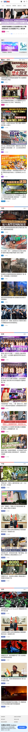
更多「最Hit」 (22, 59)
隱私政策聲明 (4, 721)
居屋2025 (20, 5)
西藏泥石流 (8, 5)
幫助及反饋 (16, 719)
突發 (2, 82)
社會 (2, 127)
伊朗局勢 (14, 5)
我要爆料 (16, 721)
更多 (25, 208)
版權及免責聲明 (17, 716)
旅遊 (2, 152)
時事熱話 (3, 201)
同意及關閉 (22, 727)
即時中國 (3, 487)
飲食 (3, 31)
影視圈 (2, 104)
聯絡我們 (3, 716)
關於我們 (3, 719)
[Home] (6, 1)
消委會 (24, 5)
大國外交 (3, 534)
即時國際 (3, 613)
